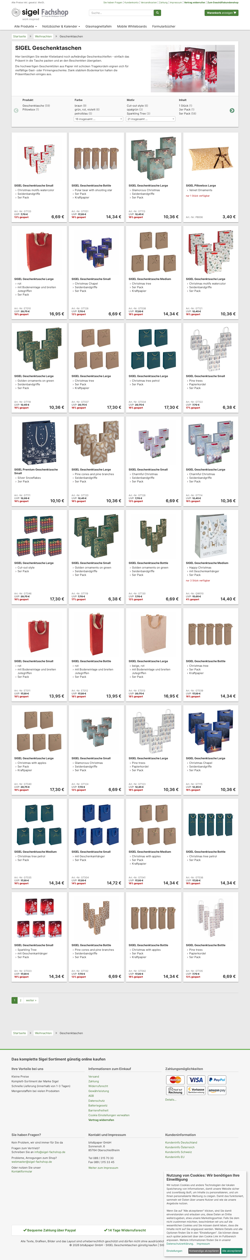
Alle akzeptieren (231, 1250)
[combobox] (121, 13)
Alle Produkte (24, 26)
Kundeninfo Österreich (180, 1147)
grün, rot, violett (85, 109)
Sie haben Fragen (112, 2)
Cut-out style (135, 105)
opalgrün (132, 109)
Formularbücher (163, 26)
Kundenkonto (131, 2)
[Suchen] (157, 13)
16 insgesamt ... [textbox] (85, 119)
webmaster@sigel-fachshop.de (32, 1161)
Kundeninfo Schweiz (178, 1152)
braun (78, 105)
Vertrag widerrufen (194, 2)
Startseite (19, 36)
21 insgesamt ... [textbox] (138, 119)
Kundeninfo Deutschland (181, 1142)
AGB (91, 1095)
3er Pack (185, 109)
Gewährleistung (98, 1091)
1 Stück (183, 105)
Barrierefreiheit (98, 1110)
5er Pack (184, 113)
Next (232, 110)
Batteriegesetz (97, 1105)
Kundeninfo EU (174, 1157)
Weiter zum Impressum (103, 1167)
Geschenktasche (33, 105)
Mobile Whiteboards (132, 26)
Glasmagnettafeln (98, 26)
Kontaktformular (22, 1171)
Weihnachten (43, 36)
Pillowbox (29, 109)
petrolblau (81, 113)
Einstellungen (174, 1250)
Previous (16, 110)
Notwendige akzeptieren (204, 1250)
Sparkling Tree (136, 113)
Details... (170, 1099)
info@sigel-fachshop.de (49, 1152)
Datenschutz (96, 1100)
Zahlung (163, 2)
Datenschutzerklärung (180, 1243)
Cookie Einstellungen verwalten (109, 1115)
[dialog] (205, 1213)
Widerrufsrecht (98, 1086)
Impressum (176, 2)
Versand (93, 1076)
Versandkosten (149, 2)
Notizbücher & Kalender (60, 26)
